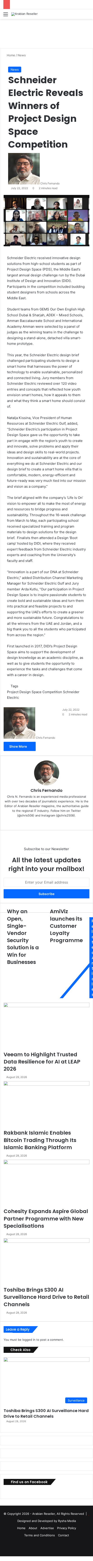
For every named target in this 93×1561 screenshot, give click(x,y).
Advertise (47, 1528)
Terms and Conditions (39, 1535)
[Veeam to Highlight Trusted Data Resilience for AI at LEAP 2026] (46, 1027)
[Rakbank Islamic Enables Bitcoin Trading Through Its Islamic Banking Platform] (46, 1105)
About (33, 1528)
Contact (63, 1535)
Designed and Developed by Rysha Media (46, 1521)
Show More (18, 746)
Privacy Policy (66, 1528)
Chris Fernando (50, 183)
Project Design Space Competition (34, 692)
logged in (28, 1339)
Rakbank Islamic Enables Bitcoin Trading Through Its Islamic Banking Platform (40, 1140)
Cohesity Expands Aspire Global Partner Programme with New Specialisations (46, 1218)
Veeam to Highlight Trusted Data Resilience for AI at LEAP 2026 (42, 1061)
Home (10, 55)
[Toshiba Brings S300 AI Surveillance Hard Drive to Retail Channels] (46, 1262)
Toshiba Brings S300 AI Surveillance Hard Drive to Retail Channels (46, 1297)
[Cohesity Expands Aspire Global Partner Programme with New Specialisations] (46, 1184)
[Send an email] (61, 183)
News (22, 55)
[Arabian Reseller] (24, 14)
